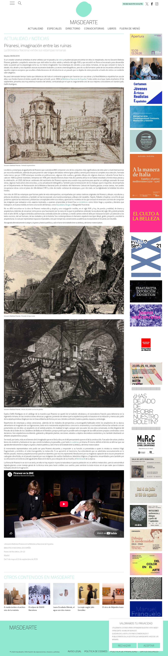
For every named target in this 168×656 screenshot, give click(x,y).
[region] (136, 635)
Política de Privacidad (123, 651)
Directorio (73, 28)
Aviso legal (74, 651)
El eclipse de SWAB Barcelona (36, 609)
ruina (60, 59)
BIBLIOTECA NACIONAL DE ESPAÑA (17, 547)
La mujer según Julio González (86, 609)
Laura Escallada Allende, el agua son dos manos (64, 609)
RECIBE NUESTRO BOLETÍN (133, 4)
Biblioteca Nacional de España (74, 79)
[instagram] (156, 3)
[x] (146, 3)
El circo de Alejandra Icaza (112, 607)
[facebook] (151, 3)
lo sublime (74, 442)
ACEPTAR (149, 645)
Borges (68, 204)
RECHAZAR (124, 645)
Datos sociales (149, 651)
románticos (83, 202)
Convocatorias (94, 28)
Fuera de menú (130, 28)
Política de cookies (95, 651)
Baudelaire (60, 204)
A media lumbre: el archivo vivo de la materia (14, 609)
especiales (54, 28)
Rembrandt (80, 458)
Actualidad (35, 28)
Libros (112, 28)
